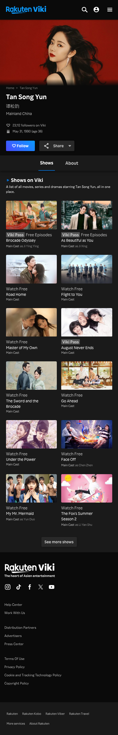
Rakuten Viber (55, 714)
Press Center (14, 644)
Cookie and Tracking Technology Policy (32, 675)
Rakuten (12, 714)
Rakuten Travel (79, 714)
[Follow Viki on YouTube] (51, 588)
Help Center (13, 605)
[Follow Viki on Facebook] (29, 588)
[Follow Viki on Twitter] (40, 588)
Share (58, 145)
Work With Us (14, 613)
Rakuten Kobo (31, 714)
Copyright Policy (16, 683)
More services (16, 723)
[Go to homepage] (26, 9)
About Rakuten (39, 723)
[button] (109, 10)
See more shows (59, 541)
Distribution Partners (20, 627)
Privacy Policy (14, 667)
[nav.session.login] (96, 10)
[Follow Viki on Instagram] (7, 588)
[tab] (46, 163)
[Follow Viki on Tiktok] (18, 588)
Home (10, 88)
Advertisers (13, 636)
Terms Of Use (14, 659)
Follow (23, 145)
